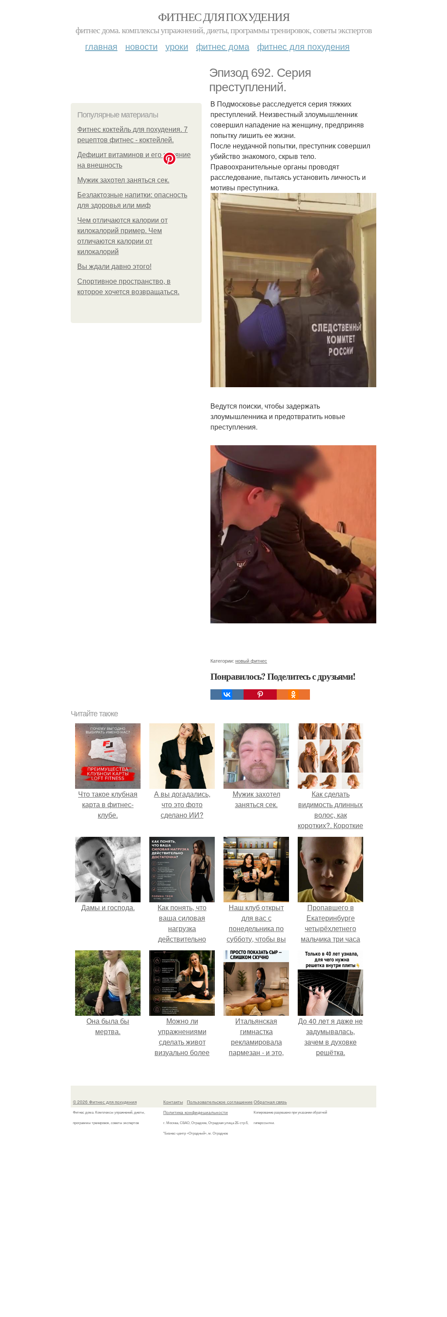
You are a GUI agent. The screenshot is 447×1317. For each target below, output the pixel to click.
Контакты (173, 1102)
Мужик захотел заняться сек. (123, 180)
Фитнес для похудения (223, 16)
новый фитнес (251, 660)
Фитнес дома (222, 46)
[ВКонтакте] (227, 694)
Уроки (176, 46)
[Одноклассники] (293, 694)
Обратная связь (270, 1102)
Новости (141, 46)
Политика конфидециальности (195, 1112)
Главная (101, 46)
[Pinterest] (260, 694)
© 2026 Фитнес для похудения (105, 1102)
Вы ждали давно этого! (114, 266)
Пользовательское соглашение (220, 1102)
